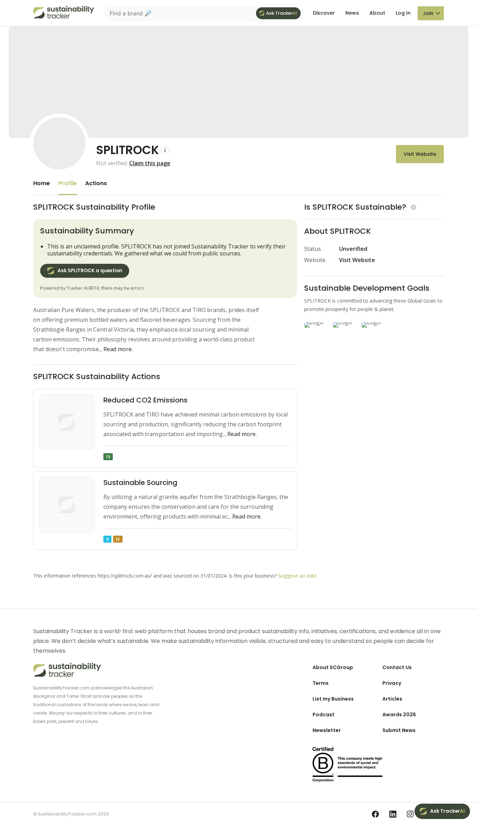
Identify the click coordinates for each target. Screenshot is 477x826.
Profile (67, 183)
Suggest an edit (297, 575)
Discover (324, 12)
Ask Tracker (281, 13)
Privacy (391, 683)
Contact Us (397, 667)
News (352, 12)
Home (41, 183)
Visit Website (420, 154)
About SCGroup (333, 667)
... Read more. (116, 349)
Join (428, 13)
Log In (403, 12)
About (377, 12)
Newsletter (327, 730)
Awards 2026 (399, 714)
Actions (96, 183)
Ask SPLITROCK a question (90, 270)
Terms (321, 683)
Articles (392, 698)
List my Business (333, 698)
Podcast (324, 714)
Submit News (399, 730)
